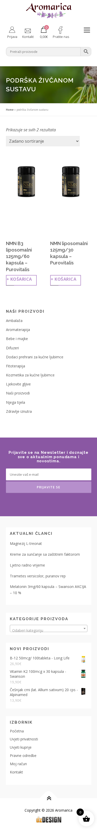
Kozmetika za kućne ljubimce (30, 375)
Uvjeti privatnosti (24, 739)
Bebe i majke (17, 338)
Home (9, 109)
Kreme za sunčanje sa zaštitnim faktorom (45, 554)
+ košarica (19, 279)
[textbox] (48, 630)
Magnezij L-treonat (26, 543)
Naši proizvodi (18, 393)
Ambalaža (14, 320)
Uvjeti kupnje (21, 747)
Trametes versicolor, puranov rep (38, 575)
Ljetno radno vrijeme (27, 565)
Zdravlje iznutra (19, 411)
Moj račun (18, 763)
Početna (17, 731)
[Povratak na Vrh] (48, 798)
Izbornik (86, 30)
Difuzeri (12, 347)
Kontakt (16, 772)
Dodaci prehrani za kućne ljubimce (34, 356)
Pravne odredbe (23, 755)
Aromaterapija (18, 329)
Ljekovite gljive (18, 384)
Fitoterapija (15, 366)
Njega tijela (15, 402)
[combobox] (48, 628)
